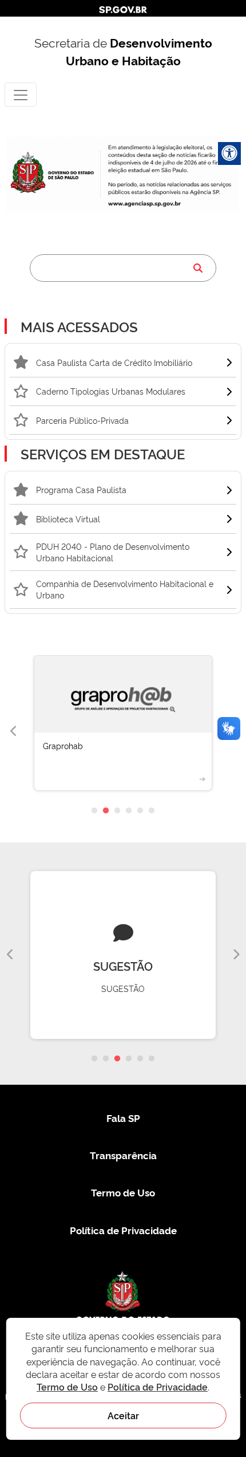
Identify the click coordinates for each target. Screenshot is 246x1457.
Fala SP (123, 1117)
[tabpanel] (123, 731)
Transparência (123, 1154)
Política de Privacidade (123, 1229)
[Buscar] (198, 268)
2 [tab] (106, 811)
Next (235, 954)
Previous (13, 731)
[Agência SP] (145, 203)
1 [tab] (94, 811)
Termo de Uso (123, 1192)
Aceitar (123, 1415)
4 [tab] (128, 811)
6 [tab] (151, 811)
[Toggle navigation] (21, 94)
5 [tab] (140, 811)
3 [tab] (117, 811)
